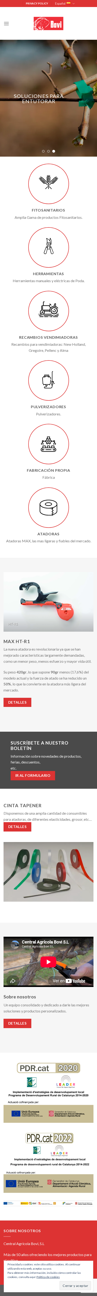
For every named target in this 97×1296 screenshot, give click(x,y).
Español (60, 3)
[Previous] (6, 601)
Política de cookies (48, 1277)
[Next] (90, 601)
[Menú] (6, 23)
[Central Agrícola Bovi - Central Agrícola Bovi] (48, 23)
